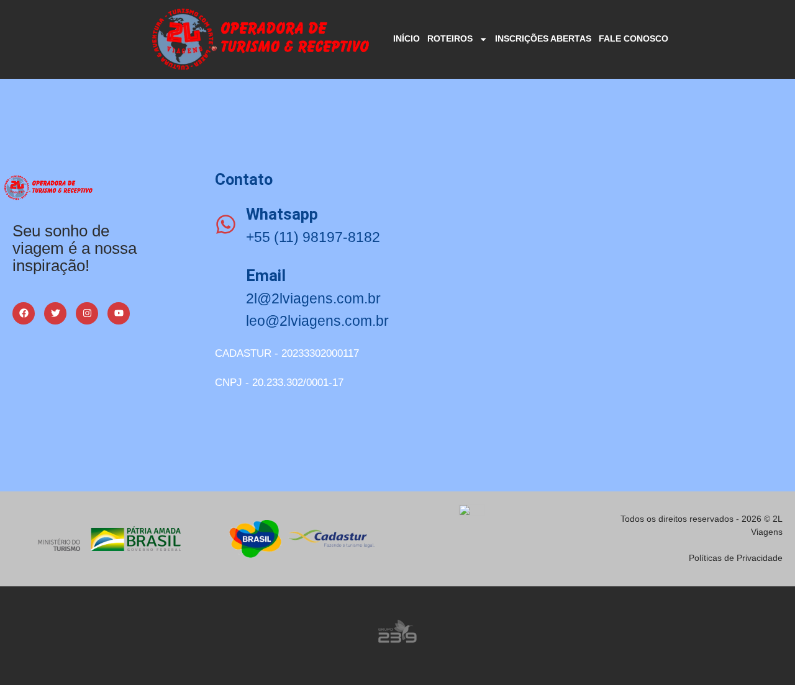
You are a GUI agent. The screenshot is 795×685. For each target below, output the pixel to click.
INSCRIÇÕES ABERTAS (543, 38)
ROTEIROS (450, 38)
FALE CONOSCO (633, 38)
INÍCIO (406, 38)
